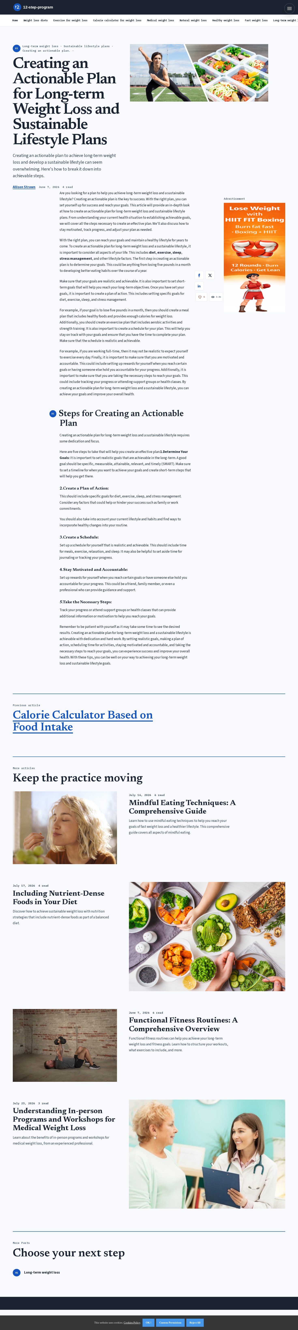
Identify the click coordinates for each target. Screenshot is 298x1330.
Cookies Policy (132, 1322)
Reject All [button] (195, 1322)
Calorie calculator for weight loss (117, 20)
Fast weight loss (256, 20)
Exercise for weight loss (70, 20)
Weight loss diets (36, 20)
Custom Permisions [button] (170, 1322)
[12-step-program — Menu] (289, 8)
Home (15, 20)
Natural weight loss (193, 20)
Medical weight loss (160, 20)
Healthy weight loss (225, 20)
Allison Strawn (24, 187)
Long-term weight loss (42, 1272)
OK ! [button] (148, 1322)
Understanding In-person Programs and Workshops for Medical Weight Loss (64, 1119)
